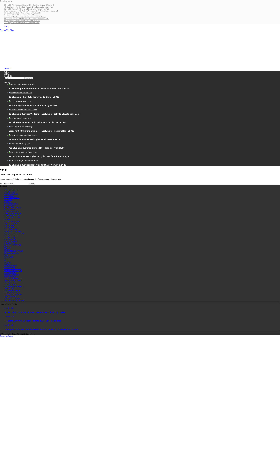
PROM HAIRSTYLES (12, 269)
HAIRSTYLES (9, 225)
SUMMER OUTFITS (12, 290)
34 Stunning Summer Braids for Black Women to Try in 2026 (39, 88)
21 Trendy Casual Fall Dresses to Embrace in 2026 (21, 23)
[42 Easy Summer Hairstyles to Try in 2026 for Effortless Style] (23, 152)
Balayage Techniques (11, 190)
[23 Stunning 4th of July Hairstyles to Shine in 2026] (20, 93)
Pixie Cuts (7, 263)
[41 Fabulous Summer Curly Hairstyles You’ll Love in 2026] (20, 118)
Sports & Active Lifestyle (13, 281)
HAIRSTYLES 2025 (11, 227)
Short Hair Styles (10, 277)
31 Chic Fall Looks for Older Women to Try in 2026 (22, 13)
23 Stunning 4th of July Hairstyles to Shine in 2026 (34, 97)
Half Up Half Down (11, 229)
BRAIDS (7, 202)
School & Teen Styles (11, 275)
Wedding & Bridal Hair (12, 298)
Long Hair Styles (10, 243)
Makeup (7, 249)
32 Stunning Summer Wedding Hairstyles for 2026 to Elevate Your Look (44, 114)
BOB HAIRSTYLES (11, 198)
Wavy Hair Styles (10, 296)
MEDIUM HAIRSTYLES (13, 251)
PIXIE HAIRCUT (10, 265)
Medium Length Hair (11, 253)
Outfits (6, 261)
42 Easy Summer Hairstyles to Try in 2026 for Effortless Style (39, 156)
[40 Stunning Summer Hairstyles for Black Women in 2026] (23, 161)
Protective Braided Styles (13, 271)
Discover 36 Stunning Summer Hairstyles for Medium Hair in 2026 (41, 131)
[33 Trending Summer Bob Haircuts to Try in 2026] (20, 101)
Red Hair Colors (10, 273)
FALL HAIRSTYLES (12, 217)
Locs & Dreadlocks (11, 241)
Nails (6, 255)
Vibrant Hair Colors (11, 292)
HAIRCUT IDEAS (11, 223)
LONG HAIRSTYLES (12, 245)
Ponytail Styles (9, 267)
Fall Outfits (8, 219)
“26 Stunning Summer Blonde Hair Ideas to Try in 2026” (36, 148)
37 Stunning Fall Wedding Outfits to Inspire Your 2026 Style (25, 17)
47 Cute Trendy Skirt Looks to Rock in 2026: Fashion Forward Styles (28, 7)
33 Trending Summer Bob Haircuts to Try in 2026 (33, 105)
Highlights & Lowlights (12, 231)
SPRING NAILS (10, 282)
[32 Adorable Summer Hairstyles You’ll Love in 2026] (23, 135)
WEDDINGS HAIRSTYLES (14, 300)
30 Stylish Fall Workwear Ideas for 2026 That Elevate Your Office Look (29, 5)
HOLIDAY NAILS (11, 235)
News (6, 259)
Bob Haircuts (9, 196)
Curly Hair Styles (10, 210)
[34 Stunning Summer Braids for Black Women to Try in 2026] (22, 84)
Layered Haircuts (10, 239)
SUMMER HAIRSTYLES (13, 286)
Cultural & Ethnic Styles (12, 208)
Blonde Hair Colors (11, 194)
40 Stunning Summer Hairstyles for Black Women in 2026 (37, 165)
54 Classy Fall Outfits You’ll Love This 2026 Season (22, 15)
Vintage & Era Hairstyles (13, 294)
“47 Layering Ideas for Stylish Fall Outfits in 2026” (22, 21)
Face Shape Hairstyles (12, 215)
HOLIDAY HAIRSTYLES (14, 233)
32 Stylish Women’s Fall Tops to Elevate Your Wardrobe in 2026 (26, 9)
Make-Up (7, 247)
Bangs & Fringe (9, 192)
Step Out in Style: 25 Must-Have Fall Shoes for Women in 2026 (26, 19)
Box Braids (8, 200)
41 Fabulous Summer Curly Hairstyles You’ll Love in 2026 (37, 122)
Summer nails (9, 288)
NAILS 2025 (9, 257)
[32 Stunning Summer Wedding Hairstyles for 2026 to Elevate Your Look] (23, 110)
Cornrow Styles (9, 206)
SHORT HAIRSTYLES (13, 279)
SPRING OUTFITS (11, 284)
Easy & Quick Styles (11, 211)
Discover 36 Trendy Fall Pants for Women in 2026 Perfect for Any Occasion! (31, 11)
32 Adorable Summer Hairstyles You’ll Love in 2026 (34, 139)
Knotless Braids (9, 237)
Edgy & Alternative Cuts (12, 213)
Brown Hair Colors (11, 204)
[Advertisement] (140, 47)
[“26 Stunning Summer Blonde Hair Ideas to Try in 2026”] (19, 144)
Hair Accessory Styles (12, 221)
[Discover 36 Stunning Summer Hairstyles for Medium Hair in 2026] (20, 127)
